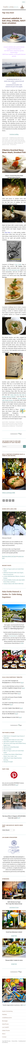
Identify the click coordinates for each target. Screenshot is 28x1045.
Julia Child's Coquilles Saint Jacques (12, 741)
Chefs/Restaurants (13, 137)
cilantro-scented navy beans (8, 423)
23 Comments (13, 144)
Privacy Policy (14, 1041)
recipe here (14, 935)
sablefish (15, 143)
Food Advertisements (13, 433)
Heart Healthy (5, 139)
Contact (4, 1037)
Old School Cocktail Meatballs (11, 747)
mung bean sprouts (21, 141)
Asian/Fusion (5, 1024)
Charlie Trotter (8, 140)
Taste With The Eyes (6, 1041)
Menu (23, 2)
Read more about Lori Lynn (9, 556)
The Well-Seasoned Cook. (13, 270)
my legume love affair (13, 424)
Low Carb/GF (5, 1027)
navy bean (4, 143)
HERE (22, 643)
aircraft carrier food (13, 139)
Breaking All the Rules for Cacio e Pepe (13, 739)
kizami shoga (13, 141)
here (22, 682)
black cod (20, 139)
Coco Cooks (18, 264)
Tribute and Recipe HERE (8, 492)
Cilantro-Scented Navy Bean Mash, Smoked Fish (14, 151)
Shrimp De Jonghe (8, 761)
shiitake (19, 143)
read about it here (14, 907)
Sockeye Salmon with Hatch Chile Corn (13, 583)
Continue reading (14, 134)
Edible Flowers (20, 137)
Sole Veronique (7, 749)
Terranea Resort (13, 636)
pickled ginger (10, 143)
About (3, 1033)
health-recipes (14, 140)
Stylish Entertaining (7, 1011)
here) (23, 688)
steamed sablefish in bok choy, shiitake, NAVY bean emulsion (14, 20)
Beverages (5, 1021)
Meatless (4, 1014)
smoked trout (12, 426)
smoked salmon (5, 426)
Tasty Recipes (12, 422)
